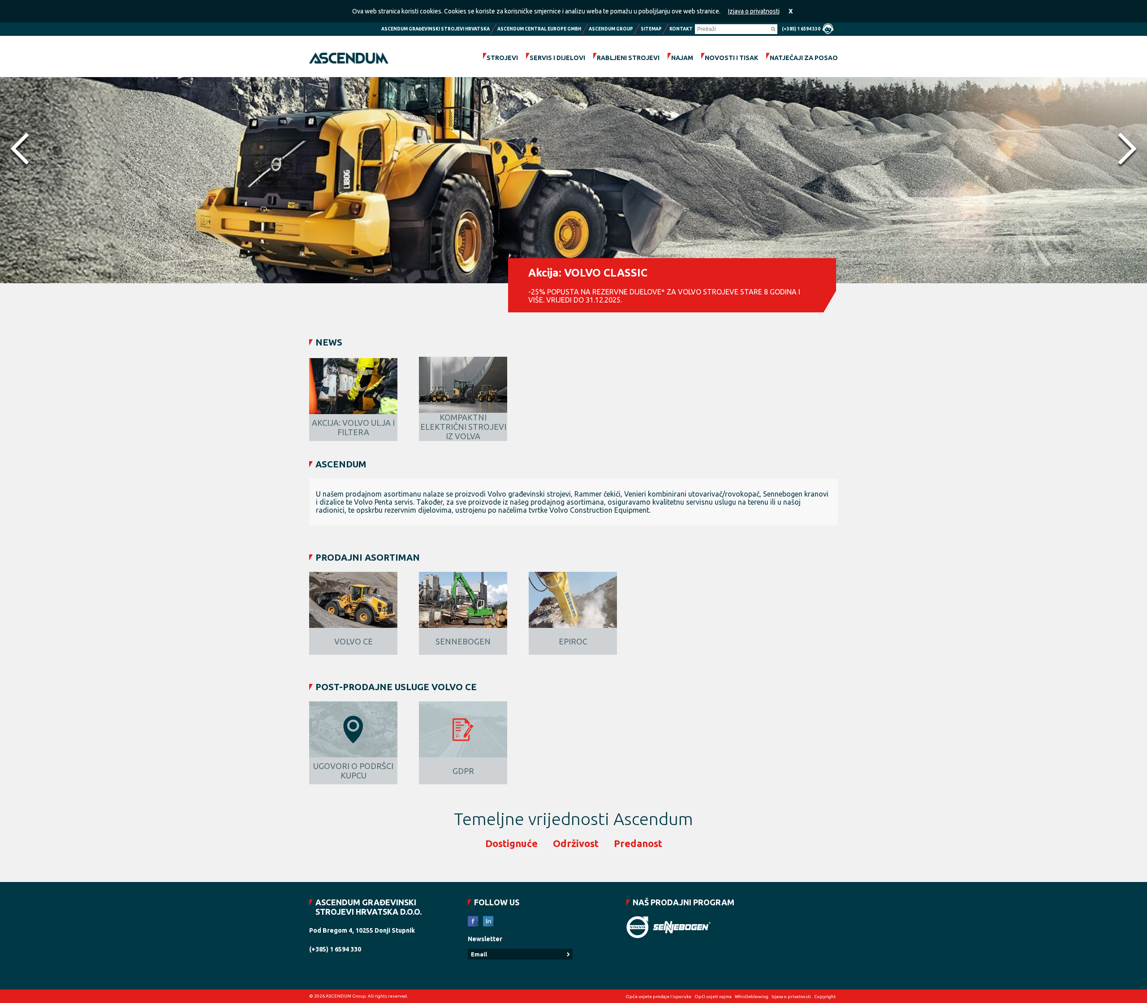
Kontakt (681, 28)
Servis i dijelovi (557, 57)
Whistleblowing (751, 996)
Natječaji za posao (804, 57)
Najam (682, 57)
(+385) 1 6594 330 (801, 28)
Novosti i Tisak (731, 57)
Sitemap (651, 28)
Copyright (825, 996)
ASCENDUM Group (611, 28)
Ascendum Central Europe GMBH (539, 28)
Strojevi (502, 57)
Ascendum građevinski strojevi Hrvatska (435, 28)
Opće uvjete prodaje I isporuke (658, 996)
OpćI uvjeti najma (713, 996)
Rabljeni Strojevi (628, 57)
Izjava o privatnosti (754, 11)
